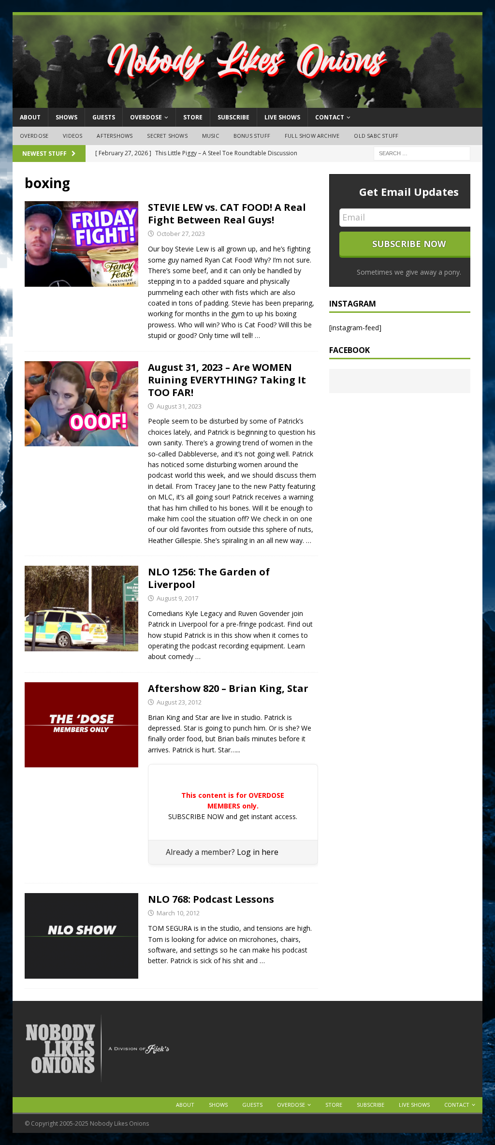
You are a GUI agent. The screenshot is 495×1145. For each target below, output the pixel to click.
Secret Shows (167, 135)
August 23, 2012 (179, 702)
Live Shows (282, 117)
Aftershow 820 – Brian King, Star (228, 688)
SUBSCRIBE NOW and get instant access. (232, 816)
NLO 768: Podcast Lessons (211, 899)
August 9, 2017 (177, 598)
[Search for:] (422, 152)
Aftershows (114, 135)
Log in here (257, 852)
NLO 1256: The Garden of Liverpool (209, 578)
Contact (329, 117)
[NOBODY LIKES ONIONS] (248, 102)
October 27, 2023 (181, 233)
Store (193, 117)
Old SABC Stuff (376, 135)
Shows (66, 117)
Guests (103, 117)
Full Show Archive (312, 135)
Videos (72, 135)
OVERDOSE (146, 117)
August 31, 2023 (179, 406)
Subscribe (233, 117)
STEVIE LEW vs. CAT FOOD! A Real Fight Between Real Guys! (227, 213)
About (30, 117)
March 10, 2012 (178, 913)
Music (210, 135)
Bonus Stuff (251, 135)
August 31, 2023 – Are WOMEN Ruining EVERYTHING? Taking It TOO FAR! (227, 380)
